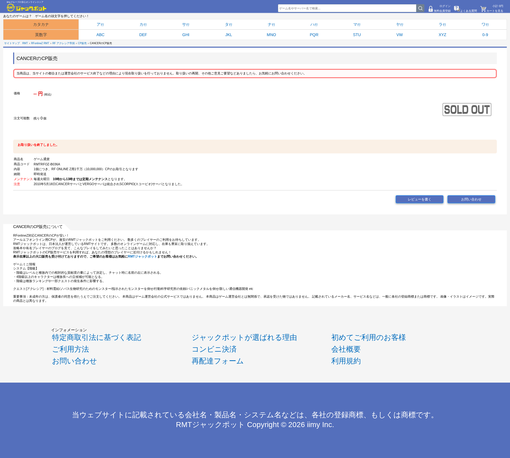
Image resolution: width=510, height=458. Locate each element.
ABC (100, 35)
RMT (25, 43)
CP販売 (82, 43)
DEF (143, 35)
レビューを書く (420, 199)
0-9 (485, 35)
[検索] (420, 8)
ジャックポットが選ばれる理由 (244, 337)
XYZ (442, 35)
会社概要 (346, 349)
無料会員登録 (442, 10)
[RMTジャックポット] (27, 8)
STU (357, 35)
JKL (228, 35)
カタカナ (41, 24)
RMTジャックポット (142, 256)
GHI (185, 35)
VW (399, 35)
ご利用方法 (70, 349)
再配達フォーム (218, 361)
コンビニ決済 (214, 349)
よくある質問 (468, 10)
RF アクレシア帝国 (63, 43)
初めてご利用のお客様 (368, 337)
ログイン (445, 6)
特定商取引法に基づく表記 (96, 337)
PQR (314, 35)
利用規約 (346, 361)
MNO (271, 35)
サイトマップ (12, 43)
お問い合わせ (471, 199)
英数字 (41, 35)
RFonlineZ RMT (40, 43)
